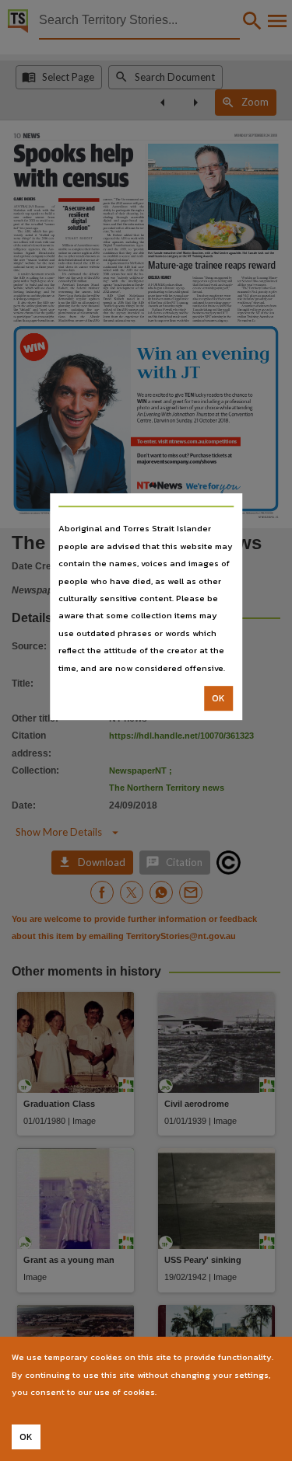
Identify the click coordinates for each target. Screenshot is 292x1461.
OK (218, 698)
